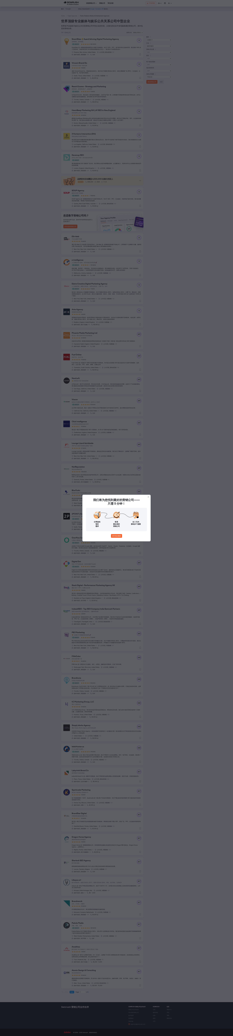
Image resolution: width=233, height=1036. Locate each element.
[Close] (148, 497)
